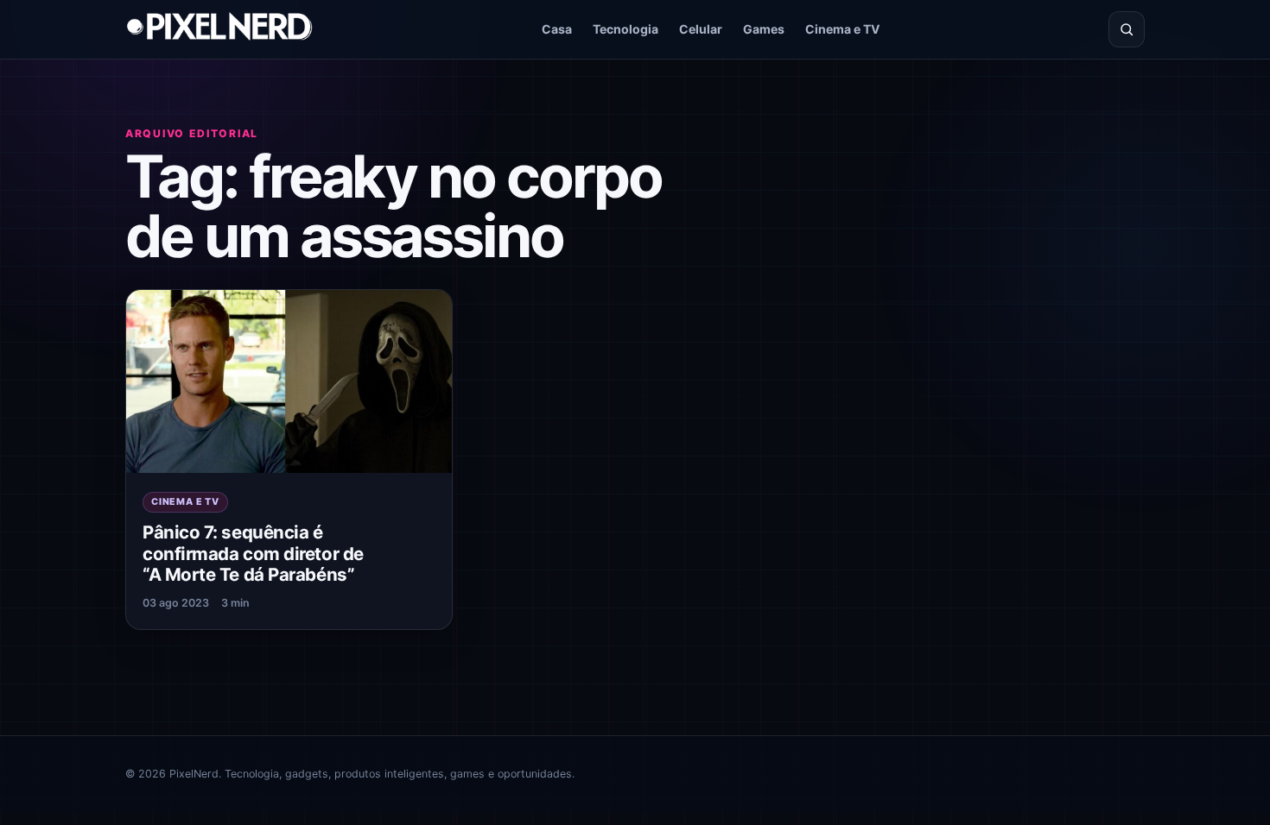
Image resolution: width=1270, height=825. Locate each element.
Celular (700, 29)
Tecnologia (625, 29)
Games (763, 29)
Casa (557, 29)
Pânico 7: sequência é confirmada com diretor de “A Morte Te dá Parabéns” (253, 553)
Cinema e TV (842, 29)
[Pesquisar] (1126, 29)
